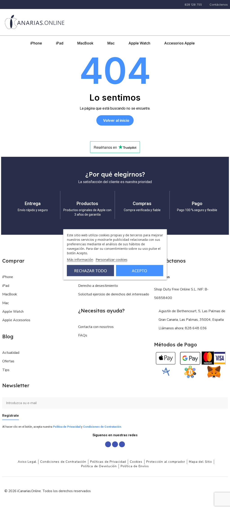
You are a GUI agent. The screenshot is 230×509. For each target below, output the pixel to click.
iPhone (36, 43)
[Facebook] (108, 444)
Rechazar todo (90, 270)
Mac (111, 43)
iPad (59, 43)
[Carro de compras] (210, 16)
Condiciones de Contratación (102, 426)
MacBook (85, 43)
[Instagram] (115, 444)
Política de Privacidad (66, 426)
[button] (189, 16)
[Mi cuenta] (200, 16)
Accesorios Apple (179, 43)
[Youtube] (122, 444)
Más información (80, 259)
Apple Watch (139, 43)
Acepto (139, 270)
